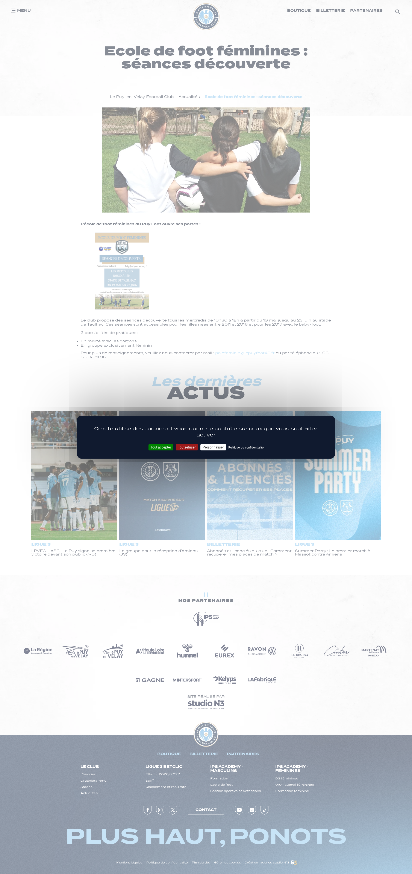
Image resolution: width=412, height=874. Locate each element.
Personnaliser (213, 447)
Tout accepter (161, 447)
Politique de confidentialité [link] (246, 447)
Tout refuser (187, 447)
